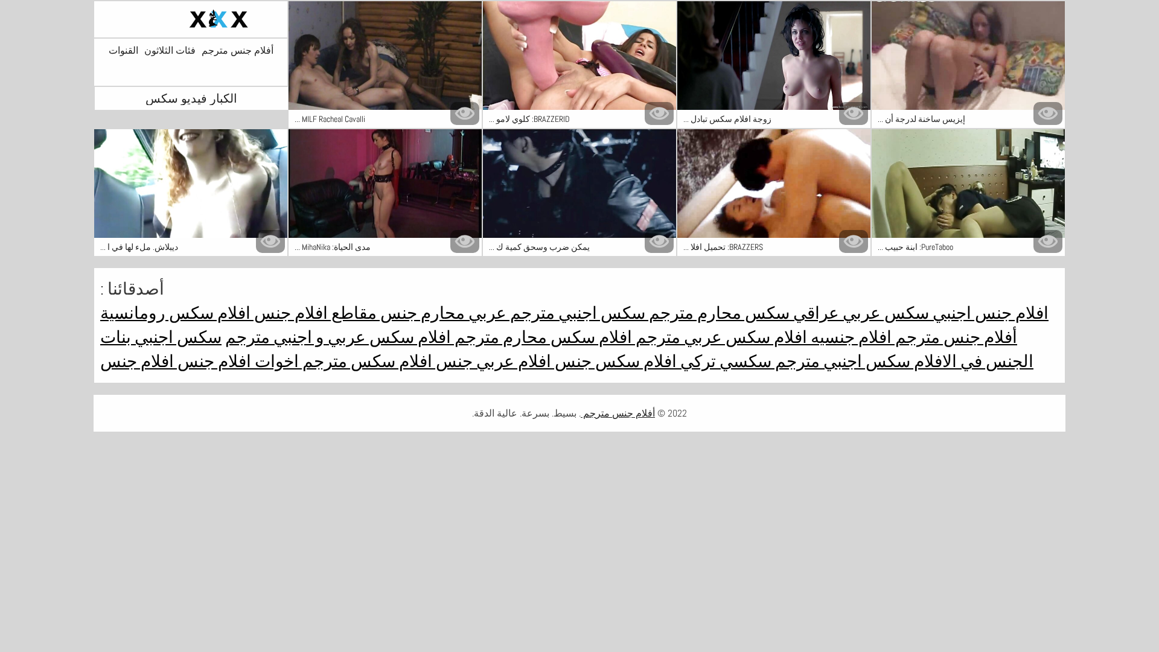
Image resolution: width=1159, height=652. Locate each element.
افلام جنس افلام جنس (175, 361)
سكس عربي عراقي (859, 313)
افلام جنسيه (849, 337)
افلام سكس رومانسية (175, 313)
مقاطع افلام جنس (314, 313)
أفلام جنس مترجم (237, 51)
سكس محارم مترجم (717, 313)
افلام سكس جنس (614, 361)
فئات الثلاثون (170, 51)
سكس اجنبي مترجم (840, 361)
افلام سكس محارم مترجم (541, 337)
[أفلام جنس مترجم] (190, 19)
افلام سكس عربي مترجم (719, 337)
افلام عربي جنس (491, 361)
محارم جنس (421, 313)
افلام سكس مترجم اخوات (341, 361)
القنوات (123, 51)
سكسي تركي (724, 361)
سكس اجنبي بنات (161, 337)
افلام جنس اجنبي (989, 313)
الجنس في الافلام (971, 361)
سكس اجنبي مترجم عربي (555, 313)
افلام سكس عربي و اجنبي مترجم (338, 337)
